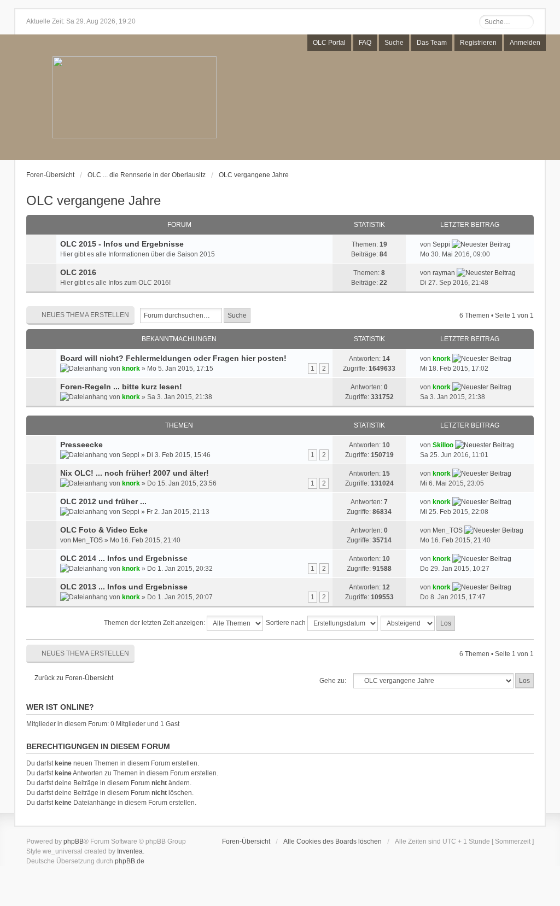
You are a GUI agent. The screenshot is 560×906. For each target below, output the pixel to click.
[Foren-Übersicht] (134, 98)
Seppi (441, 244)
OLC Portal (329, 42)
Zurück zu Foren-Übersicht (73, 678)
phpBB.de (129, 861)
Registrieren (478, 42)
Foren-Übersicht (50, 175)
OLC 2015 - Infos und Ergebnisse (122, 243)
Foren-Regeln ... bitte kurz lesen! (121, 386)
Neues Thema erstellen (85, 315)
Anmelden (525, 42)
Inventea (130, 851)
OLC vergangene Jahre (254, 175)
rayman (444, 273)
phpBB (73, 841)
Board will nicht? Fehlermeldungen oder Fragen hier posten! (173, 358)
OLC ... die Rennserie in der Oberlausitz (147, 175)
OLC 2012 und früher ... (103, 501)
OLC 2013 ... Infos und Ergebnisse (124, 586)
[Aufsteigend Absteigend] (418, 623)
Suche (394, 42)
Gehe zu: (332, 681)
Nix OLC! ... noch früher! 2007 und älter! (134, 473)
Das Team (432, 42)
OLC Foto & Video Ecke (104, 529)
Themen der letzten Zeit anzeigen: (155, 623)
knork (131, 368)
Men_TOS (88, 540)
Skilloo (443, 445)
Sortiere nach (286, 623)
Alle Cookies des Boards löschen (332, 841)
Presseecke (81, 444)
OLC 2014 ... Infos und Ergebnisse (124, 558)
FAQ (365, 42)
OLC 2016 (78, 272)
